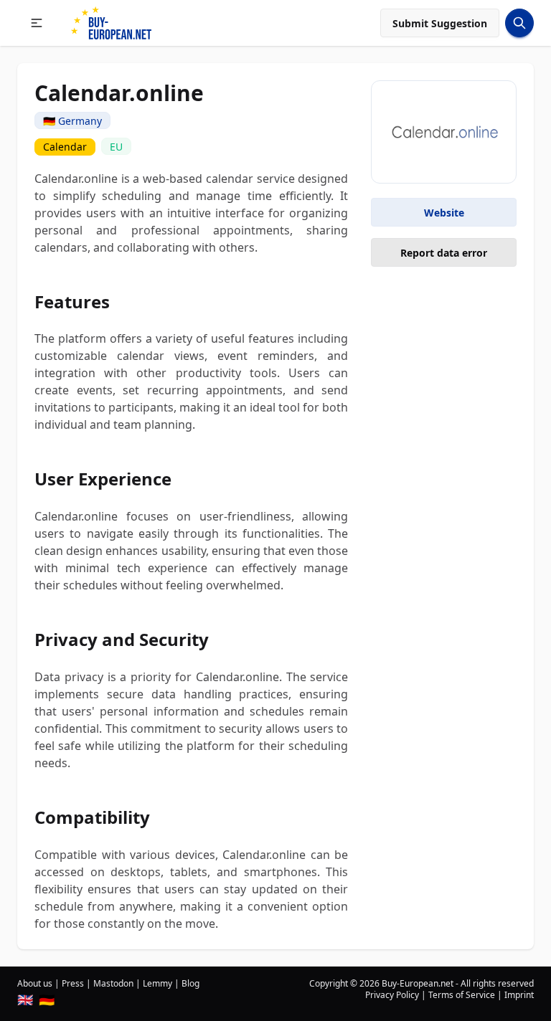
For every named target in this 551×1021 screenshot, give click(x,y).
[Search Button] (519, 23)
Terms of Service (461, 995)
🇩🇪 (47, 999)
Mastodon (113, 983)
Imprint (519, 995)
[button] (36, 23)
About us (34, 983)
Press (73, 983)
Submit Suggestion (439, 23)
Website (444, 212)
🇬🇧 (25, 999)
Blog (190, 983)
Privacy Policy (392, 995)
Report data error (443, 253)
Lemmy (157, 983)
